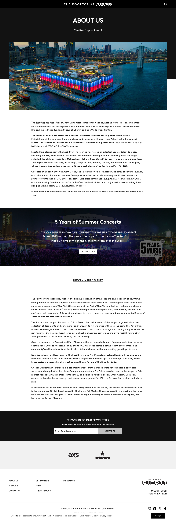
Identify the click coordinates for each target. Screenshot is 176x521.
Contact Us (14, 490)
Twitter (160, 508)
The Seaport (69, 480)
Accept (158, 516)
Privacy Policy (43, 490)
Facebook (154, 508)
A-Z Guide (13, 485)
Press (38, 485)
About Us (13, 480)
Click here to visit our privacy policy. (96, 516)
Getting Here (42, 480)
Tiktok (165, 508)
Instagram (149, 509)
